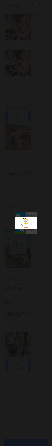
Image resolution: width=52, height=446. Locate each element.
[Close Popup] (36, 217)
